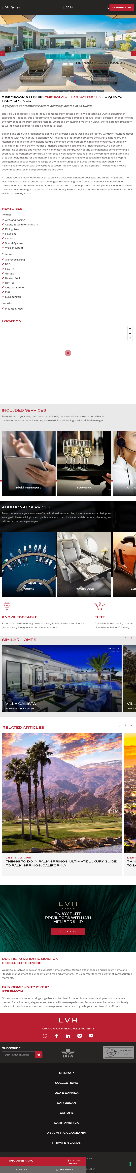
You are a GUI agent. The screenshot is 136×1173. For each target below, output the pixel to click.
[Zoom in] (130, 328)
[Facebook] (56, 1036)
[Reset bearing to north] (130, 338)
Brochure (66, 1170)
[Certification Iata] (68, 1057)
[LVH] (68, 7)
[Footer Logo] (68, 1022)
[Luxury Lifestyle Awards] (118, 1052)
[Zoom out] (130, 333)
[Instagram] (79, 1036)
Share (23, 1170)
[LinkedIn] (68, 1036)
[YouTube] (91, 1036)
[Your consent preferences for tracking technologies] (130, 1164)
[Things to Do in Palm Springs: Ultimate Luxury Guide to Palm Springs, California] (62, 793)
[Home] (45, 1036)
